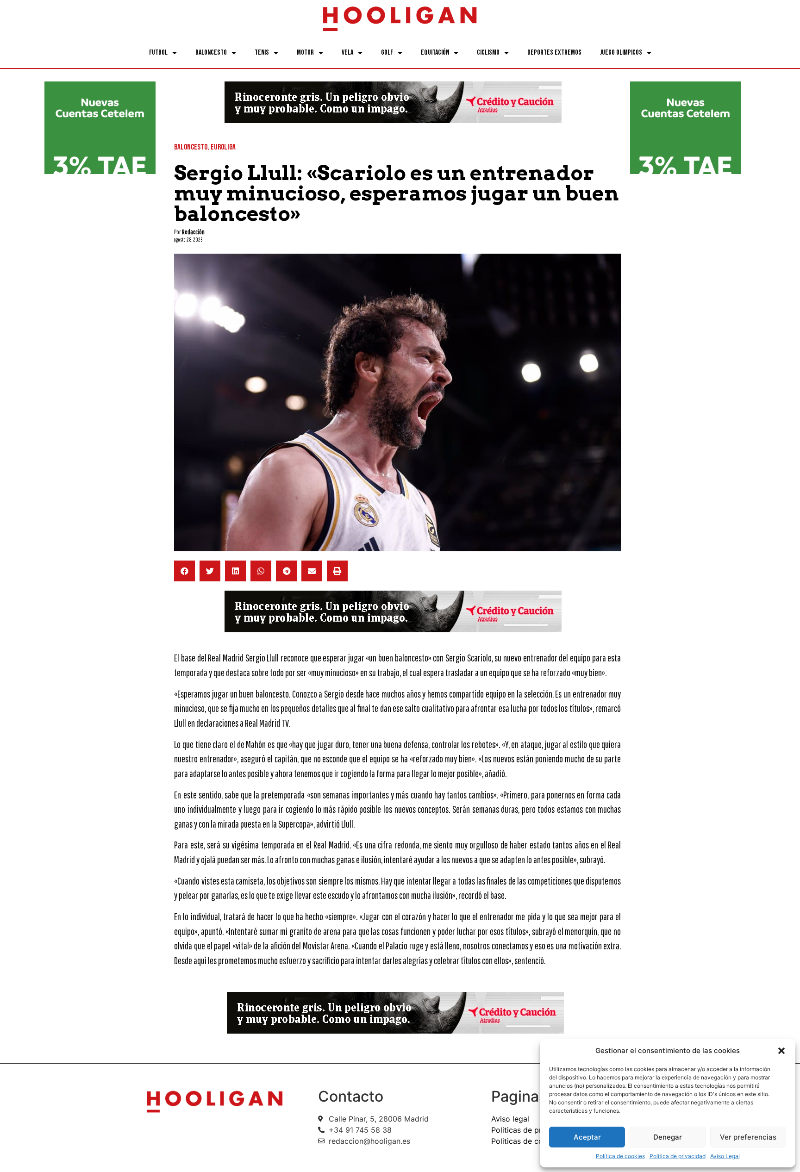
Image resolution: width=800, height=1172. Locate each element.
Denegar (667, 1137)
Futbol (158, 52)
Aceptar (587, 1137)
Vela (347, 52)
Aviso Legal (725, 1156)
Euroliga (223, 147)
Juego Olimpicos (621, 52)
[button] (781, 1050)
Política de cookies (620, 1156)
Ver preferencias (748, 1137)
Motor (305, 52)
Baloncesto (211, 52)
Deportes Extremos (554, 52)
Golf (387, 52)
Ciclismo (488, 52)
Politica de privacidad (678, 1156)
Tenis (262, 52)
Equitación (435, 52)
